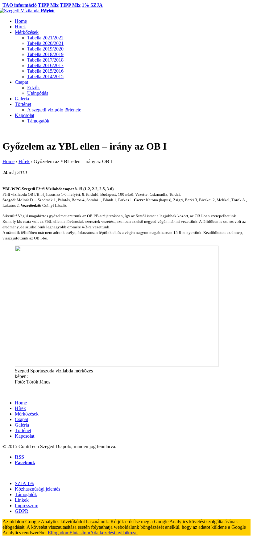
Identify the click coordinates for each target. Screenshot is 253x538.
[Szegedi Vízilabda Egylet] (22, 10)
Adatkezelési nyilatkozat (114, 532)
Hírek (24, 161)
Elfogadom (58, 532)
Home (8, 161)
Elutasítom (79, 532)
